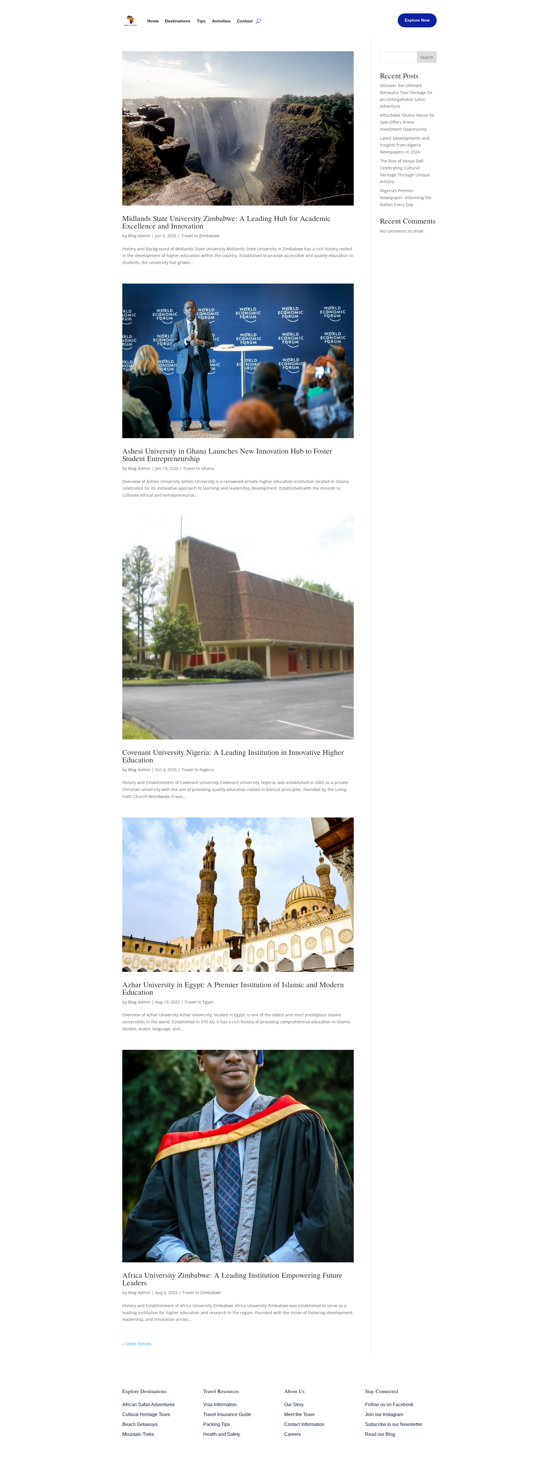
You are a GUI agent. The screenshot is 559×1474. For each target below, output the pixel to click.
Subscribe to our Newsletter (393, 1424)
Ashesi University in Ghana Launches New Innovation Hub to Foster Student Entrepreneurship (227, 454)
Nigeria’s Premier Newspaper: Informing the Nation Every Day (405, 197)
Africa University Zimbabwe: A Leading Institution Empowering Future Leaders (232, 1278)
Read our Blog (380, 1434)
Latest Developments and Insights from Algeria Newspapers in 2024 (404, 145)
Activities (221, 21)
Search (427, 57)
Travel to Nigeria (197, 769)
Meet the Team (299, 1414)
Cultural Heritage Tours (146, 1414)
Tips (201, 21)
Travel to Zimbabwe (200, 235)
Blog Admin (139, 235)
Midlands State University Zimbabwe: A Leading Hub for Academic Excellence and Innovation (226, 222)
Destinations (177, 21)
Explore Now (417, 20)
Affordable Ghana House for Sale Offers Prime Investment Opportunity (407, 122)
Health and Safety (221, 1434)
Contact (245, 21)
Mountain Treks (138, 1434)
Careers (292, 1434)
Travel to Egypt (199, 1002)
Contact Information (304, 1424)
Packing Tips (216, 1424)
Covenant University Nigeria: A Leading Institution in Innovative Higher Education (233, 756)
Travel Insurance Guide (227, 1414)
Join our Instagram (384, 1414)
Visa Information (220, 1404)
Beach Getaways (140, 1424)
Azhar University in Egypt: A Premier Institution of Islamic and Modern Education (233, 988)
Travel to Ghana (198, 468)
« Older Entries (136, 1343)
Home (153, 21)
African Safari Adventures (148, 1404)
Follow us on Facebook (389, 1404)
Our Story (294, 1404)
